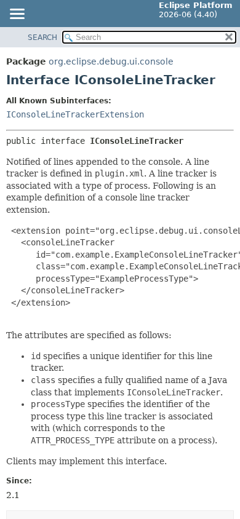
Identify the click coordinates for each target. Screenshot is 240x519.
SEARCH (42, 37)
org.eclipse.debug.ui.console (111, 61)
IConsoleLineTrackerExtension (75, 114)
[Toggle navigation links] (16, 14)
